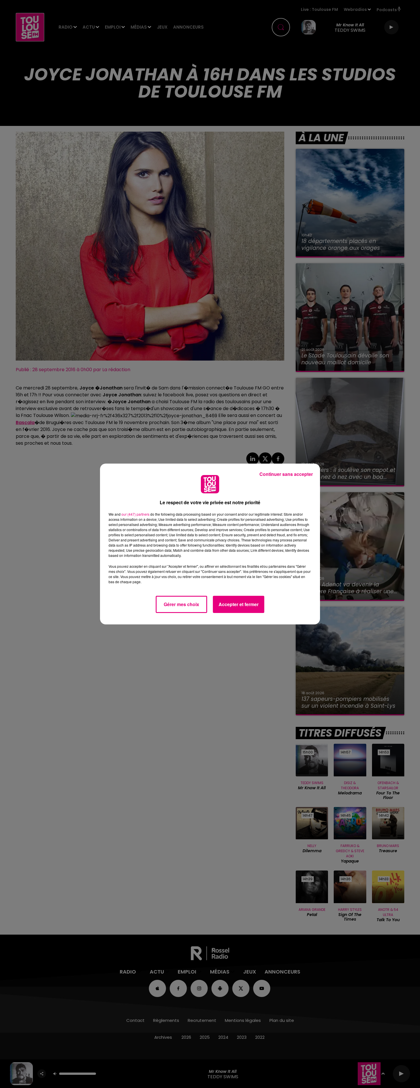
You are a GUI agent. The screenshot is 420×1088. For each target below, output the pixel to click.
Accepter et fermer (239, 604)
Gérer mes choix (181, 604)
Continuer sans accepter (286, 474)
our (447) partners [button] (135, 514)
